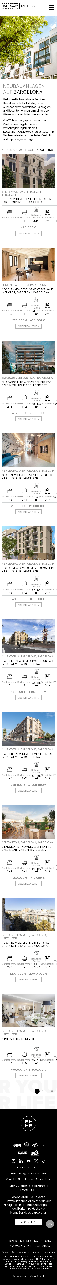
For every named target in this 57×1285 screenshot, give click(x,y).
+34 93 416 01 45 (27, 1167)
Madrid (25, 1241)
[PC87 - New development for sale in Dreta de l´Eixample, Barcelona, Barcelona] (28, 914)
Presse (29, 1179)
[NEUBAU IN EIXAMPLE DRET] (28, 1010)
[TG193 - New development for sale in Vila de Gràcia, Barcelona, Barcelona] (28, 543)
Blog (20, 1179)
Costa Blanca (21, 1246)
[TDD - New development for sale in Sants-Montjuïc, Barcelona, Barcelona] (28, 171)
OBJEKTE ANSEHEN (28, 233)
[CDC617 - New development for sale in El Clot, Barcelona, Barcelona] (28, 264)
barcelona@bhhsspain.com (28, 1173)
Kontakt (11, 1179)
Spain (13, 1241)
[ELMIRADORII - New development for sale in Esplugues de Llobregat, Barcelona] (28, 357)
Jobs (47, 1179)
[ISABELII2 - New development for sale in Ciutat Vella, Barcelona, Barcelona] (28, 636)
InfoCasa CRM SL (35, 1276)
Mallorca (42, 1246)
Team (39, 1179)
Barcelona (42, 1241)
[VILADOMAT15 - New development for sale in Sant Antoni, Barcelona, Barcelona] (28, 822)
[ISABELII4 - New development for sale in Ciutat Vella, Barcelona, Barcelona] (28, 729)
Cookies (6, 1252)
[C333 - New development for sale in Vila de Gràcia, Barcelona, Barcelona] (28, 450)
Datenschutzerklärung (43, 1252)
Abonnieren (28, 1221)
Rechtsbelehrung (20, 1252)
